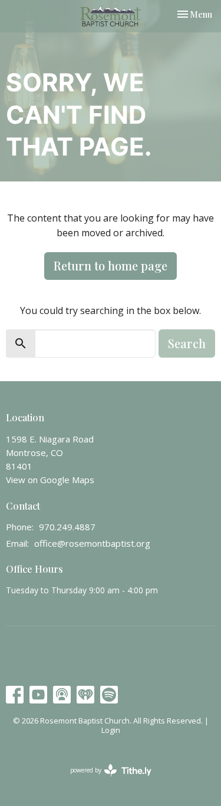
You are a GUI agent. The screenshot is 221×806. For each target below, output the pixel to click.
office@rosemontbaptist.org (92, 543)
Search (187, 343)
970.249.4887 (67, 527)
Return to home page (110, 265)
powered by (104, 780)
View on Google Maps (50, 479)
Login (110, 730)
